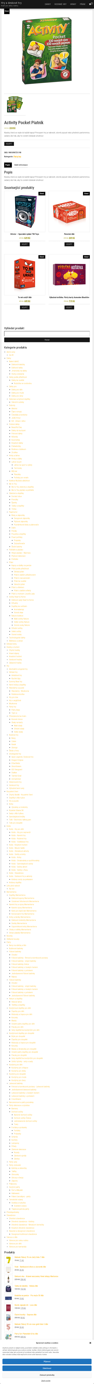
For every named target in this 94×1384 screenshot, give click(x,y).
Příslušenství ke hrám (17, 716)
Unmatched (16, 779)
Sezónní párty (14, 1187)
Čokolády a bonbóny (19, 415)
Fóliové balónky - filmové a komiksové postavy (30, 958)
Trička (14, 509)
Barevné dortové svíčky (23, 1115)
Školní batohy (17, 546)
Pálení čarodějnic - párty (21, 1196)
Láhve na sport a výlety (23, 465)
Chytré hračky (14, 650)
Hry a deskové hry (11, 2)
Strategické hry (15, 754)
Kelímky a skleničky (19, 1168)
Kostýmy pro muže (19, 1077)
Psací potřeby (17, 537)
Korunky (15, 1017)
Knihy (11, 804)
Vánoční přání (19, 584)
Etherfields (16, 763)
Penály (14, 531)
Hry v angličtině (15, 700)
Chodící (14, 955)
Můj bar (14, 471)
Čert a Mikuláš (17, 1190)
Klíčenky (15, 437)
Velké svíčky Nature (21, 622)
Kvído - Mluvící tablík (17, 848)
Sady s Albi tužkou (16, 813)
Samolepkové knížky (17, 816)
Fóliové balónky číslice (20, 964)
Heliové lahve (17, 1002)
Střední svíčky (17, 628)
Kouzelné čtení (12, 791)
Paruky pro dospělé (19, 1055)
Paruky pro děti (17, 1027)
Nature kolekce (17, 616)
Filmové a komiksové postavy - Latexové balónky (31, 1086)
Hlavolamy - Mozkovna (20, 691)
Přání (82, 4)
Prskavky (17, 1134)
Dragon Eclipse (17, 760)
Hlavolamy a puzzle (16, 688)
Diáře (14, 528)
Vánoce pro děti (15, 1243)
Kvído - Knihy (16, 857)
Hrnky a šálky (17, 459)
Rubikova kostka (18, 694)
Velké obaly (18, 732)
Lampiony (15, 1143)
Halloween (15, 1193)
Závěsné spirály (20, 1155)
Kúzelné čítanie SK (16, 810)
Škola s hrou (14, 750)
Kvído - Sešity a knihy (17, 854)
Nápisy (14, 977)
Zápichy (15, 1181)
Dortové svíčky (17, 1112)
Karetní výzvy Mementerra (22, 907)
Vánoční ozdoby (18, 402)
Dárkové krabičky (18, 364)
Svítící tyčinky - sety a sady (22, 1061)
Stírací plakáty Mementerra (19, 933)
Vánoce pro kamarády (17, 1247)
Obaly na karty (17, 722)
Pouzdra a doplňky (19, 534)
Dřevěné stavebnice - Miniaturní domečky (28, 1225)
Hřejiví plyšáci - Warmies (21, 553)
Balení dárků (14, 361)
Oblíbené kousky (13, 939)
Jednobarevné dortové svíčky (25, 1121)
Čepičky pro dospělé (19, 1039)
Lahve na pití (16, 462)
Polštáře (15, 559)
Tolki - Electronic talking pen (20, 820)
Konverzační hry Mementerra (23, 914)
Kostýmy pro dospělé (17, 1074)
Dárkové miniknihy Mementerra (24, 920)
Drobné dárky (14, 424)
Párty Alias (16, 710)
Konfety (15, 1140)
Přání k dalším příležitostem (25, 575)
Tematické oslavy (16, 1199)
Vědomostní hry (15, 782)
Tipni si (14, 713)
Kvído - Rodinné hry (19, 838)
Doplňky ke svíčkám (19, 606)
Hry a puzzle (14, 801)
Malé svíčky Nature (21, 619)
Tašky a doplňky (18, 506)
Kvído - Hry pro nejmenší (21, 832)
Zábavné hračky (15, 663)
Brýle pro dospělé (18, 1036)
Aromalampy (19, 609)
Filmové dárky (17, 433)
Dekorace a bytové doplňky (19, 399)
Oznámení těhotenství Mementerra (25, 901)
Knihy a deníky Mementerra (19, 917)
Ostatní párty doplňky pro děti (23, 1024)
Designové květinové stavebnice (24, 1234)
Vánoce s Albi (12, 1237)
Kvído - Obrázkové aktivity (19, 851)
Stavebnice (11, 1215)
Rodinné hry (61, 4)
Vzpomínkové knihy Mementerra (24, 926)
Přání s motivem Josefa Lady (23, 594)
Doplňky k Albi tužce (17, 798)
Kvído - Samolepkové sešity (22, 864)
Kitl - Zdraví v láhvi (18, 421)
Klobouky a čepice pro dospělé (23, 1043)
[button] (90, 1343)
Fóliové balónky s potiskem (22, 970)
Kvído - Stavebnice (16, 873)
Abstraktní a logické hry (18, 669)
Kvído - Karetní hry (19, 835)
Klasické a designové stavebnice (22, 1231)
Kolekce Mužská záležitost (19, 480)
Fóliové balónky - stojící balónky (24, 961)
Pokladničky (16, 446)
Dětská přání (19, 572)
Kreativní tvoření (15, 656)
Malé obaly (18, 725)
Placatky (17, 474)
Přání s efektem (18, 587)
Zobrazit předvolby (47, 1375)
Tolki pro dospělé (15, 823)
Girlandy (15, 1137)
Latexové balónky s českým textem (25, 1093)
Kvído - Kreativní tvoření (18, 845)
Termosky (18, 468)
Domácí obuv (17, 496)
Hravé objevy (14, 653)
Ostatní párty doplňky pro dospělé (25, 1052)
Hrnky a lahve (14, 455)
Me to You (13, 484)
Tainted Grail (16, 776)
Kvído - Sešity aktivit (19, 867)
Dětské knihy (12, 644)
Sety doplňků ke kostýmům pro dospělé (27, 1058)
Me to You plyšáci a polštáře (23, 490)
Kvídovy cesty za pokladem (22, 879)
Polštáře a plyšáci (16, 550)
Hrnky (73, 4)
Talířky (14, 1171)
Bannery (15, 1108)
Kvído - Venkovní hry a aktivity (20, 876)
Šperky (14, 502)
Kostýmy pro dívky (19, 1071)
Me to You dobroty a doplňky (23, 487)
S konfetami (16, 1099)
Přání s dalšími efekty (22, 590)
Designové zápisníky (22, 518)
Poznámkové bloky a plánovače (26, 525)
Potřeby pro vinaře (21, 477)
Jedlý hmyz (16, 418)
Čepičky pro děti (18, 1011)
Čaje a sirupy (17, 411)
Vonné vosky (17, 634)
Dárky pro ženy (17, 396)
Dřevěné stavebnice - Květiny (23, 1221)
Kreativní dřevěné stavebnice (23, 1228)
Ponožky (15, 499)
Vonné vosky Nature (22, 625)
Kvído (9, 826)
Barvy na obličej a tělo (17, 945)
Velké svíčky (16, 631)
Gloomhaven (16, 766)
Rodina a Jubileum (19, 449)
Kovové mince (17, 719)
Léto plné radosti (13, 886)
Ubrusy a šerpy (17, 1177)
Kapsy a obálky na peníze (21, 565)
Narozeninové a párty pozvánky (21, 1102)
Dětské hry (13, 672)
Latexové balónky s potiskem (23, 1096)
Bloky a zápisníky (18, 515)
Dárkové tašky (17, 368)
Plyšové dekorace (18, 556)
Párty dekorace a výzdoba (19, 1105)
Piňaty (14, 1146)
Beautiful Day (17, 427)
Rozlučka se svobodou (23, 383)
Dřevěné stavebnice (17, 1218)
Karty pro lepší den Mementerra (24, 911)
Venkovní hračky (15, 659)
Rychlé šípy (16, 678)
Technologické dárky (17, 637)
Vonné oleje (18, 612)
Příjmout (47, 1361)
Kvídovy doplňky (15, 882)
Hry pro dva (13, 697)
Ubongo (15, 747)
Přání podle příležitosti (20, 568)
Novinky (10, 936)
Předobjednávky (13, 1212)
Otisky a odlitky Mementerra (20, 929)
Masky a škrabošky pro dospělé (24, 1049)
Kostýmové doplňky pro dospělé (21, 1033)
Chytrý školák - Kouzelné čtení (21, 795)
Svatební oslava (20, 1206)
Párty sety (13, 1162)
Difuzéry (15, 603)
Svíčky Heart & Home (17, 597)
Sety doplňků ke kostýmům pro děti (25, 1030)
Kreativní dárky (17, 443)
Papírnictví (13, 512)
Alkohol (14, 408)
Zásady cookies (45, 1381)
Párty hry (17, 156)
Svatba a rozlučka (19, 1203)
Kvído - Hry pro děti (16, 829)
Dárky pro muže (18, 393)
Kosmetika (16, 440)
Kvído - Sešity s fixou (20, 870)
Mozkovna (13, 703)
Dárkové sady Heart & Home (23, 600)
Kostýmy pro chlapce (20, 1068)
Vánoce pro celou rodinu (18, 1240)
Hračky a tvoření (13, 647)
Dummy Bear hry (15, 681)
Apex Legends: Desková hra (22, 757)
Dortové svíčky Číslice (22, 1118)
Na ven (11, 889)
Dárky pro (13, 386)
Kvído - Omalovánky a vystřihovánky (25, 860)
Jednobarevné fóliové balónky (23, 973)
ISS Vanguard (17, 769)
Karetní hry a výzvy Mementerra (21, 904)
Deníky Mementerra (19, 923)
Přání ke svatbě (20, 581)
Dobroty (12, 405)
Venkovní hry (14, 785)
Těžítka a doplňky (18, 1005)
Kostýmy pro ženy (19, 1080)
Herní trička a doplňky (17, 685)
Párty (9, 942)
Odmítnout (47, 1368)
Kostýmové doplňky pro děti (20, 1008)
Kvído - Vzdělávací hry (20, 842)
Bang (13, 738)
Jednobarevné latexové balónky (24, 1090)
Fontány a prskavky (19, 1127)
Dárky (48, 4)
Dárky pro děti (17, 389)
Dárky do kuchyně (18, 430)
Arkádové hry (17, 675)
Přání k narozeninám (22, 578)
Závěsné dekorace (19, 1149)
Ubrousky (15, 1174)
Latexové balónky (16, 1083)
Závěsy (17, 1159)
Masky (14, 1020)
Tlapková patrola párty (20, 1209)
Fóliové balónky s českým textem (25, 967)
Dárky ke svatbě (18, 380)
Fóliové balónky (15, 951)
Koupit (9, 144)
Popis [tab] (7, 165)
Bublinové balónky (16, 948)
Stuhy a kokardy (18, 374)
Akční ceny (11, 352)
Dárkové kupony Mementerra (23, 898)
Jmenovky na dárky (19, 371)
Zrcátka (15, 452)
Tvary (16, 1124)
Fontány (17, 1130)
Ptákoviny (13, 1184)
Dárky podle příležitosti (18, 377)
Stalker (14, 772)
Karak (14, 744)
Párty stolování (15, 1165)
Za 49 (11, 355)
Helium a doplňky (15, 998)
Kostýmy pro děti (15, 1064)
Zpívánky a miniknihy (20, 807)
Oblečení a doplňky (16, 493)
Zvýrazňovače (19, 543)
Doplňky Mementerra (17, 895)
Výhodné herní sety (16, 788)
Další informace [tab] (21, 165)
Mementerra (11, 892)
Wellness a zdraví (16, 641)
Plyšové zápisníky (21, 521)
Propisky (17, 540)
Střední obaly (19, 729)
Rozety (16, 1152)
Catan (14, 741)
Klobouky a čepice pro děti (22, 1014)
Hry (8, 666)
